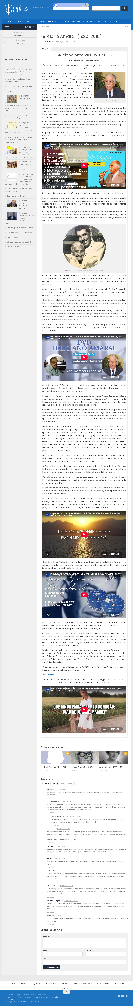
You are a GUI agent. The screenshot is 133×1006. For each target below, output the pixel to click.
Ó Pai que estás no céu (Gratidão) (20, 232)
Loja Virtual (109, 21)
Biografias (30, 21)
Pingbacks (68, 783)
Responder (50, 798)
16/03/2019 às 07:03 (59, 859)
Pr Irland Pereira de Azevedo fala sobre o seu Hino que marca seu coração (18, 88)
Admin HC (47, 42)
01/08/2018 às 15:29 (62, 846)
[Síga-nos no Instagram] (33, 27)
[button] (46, 49)
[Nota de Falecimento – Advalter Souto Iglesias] (11, 204)
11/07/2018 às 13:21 (69, 802)
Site (44, 958)
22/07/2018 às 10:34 (73, 817)
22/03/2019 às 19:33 (72, 871)
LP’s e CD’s (120, 21)
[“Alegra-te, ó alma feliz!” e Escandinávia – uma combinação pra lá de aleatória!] (11, 125)
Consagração (12, 237)
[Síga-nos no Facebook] (26, 27)
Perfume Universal (14, 247)
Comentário (48, 936)
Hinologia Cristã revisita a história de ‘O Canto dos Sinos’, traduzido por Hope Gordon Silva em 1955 (19, 179)
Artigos (8, 21)
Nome (45, 950)
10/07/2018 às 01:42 (60, 789)
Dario (49, 859)
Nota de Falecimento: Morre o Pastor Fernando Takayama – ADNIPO (19, 218)
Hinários (18, 21)
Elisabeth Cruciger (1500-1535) (54, 767)
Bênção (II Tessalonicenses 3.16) (19, 242)
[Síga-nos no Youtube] (29, 27)
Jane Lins (50, 846)
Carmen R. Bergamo (54, 901)
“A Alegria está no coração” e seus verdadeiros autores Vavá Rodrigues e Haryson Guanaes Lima (19, 152)
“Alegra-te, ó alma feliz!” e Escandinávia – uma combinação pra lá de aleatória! (19, 127)
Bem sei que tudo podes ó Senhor (20, 228)
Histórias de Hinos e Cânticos (50, 21)
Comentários (51, 783)
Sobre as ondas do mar (16, 196)
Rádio (67, 21)
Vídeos (90, 21)
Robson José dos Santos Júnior (28, 997)
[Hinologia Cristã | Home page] (18, 9)
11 (127, 27)
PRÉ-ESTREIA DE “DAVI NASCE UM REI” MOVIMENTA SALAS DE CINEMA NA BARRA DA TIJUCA (19, 139)
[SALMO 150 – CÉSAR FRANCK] (11, 99)
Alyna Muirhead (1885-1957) (111, 767)
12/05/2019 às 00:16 (66, 886)
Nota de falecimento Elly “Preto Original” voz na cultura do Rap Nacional (18, 108)
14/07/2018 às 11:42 (63, 829)
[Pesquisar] (124, 8)
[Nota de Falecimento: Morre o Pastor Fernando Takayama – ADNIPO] (11, 216)
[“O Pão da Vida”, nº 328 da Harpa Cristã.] (11, 71)
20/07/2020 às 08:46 (71, 901)
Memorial (45, 27)
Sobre (97, 21)
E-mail (89, 950)
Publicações (77, 21)
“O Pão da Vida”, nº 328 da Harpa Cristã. (26, 71)
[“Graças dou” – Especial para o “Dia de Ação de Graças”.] (11, 165)
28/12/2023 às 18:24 (59, 916)
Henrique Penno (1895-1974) (82, 767)
